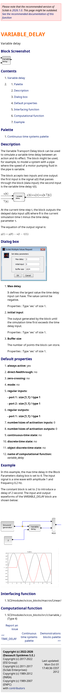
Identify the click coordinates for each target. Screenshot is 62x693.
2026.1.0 (17, 10)
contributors (17, 688)
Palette (18, 84)
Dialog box (20, 97)
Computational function (29, 116)
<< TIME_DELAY (9, 637)
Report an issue (12, 627)
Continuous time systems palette (28, 136)
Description (21, 90)
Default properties (25, 103)
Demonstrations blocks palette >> (50, 637)
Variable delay (16, 78)
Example (19, 122)
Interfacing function (26, 109)
